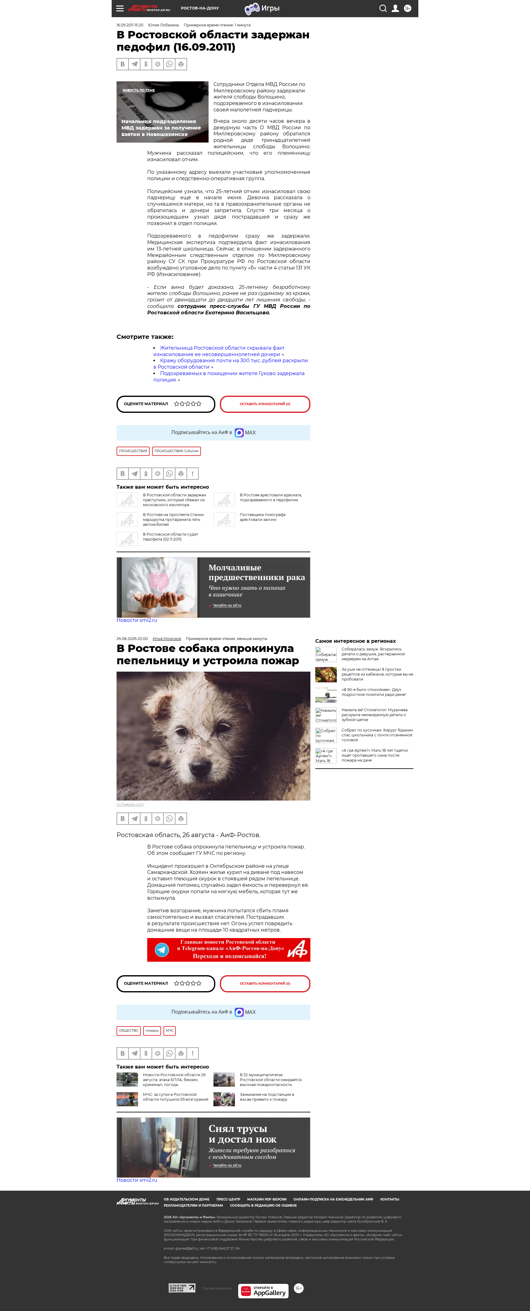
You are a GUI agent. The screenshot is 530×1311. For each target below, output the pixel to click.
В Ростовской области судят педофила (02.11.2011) (170, 536)
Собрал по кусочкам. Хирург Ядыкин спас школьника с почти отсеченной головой (377, 735)
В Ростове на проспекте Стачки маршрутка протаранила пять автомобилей (173, 519)
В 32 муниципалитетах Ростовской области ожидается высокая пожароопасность (270, 1079)
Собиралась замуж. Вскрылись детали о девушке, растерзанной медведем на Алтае (373, 654)
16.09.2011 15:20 (130, 25)
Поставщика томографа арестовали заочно (263, 517)
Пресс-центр (228, 1199)
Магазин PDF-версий (266, 1199)
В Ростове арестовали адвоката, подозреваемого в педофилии (271, 497)
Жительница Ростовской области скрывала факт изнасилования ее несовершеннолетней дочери (219, 351)
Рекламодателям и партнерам (193, 1206)
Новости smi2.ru (137, 620)
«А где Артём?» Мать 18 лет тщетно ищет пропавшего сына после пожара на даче (375, 755)
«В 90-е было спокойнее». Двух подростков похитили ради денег (374, 692)
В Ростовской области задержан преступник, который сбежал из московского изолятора (174, 500)
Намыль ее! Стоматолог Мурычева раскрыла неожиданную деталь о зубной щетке (375, 715)
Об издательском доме (186, 1199)
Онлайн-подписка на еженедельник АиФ (333, 1199)
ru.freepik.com (130, 804)
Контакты (389, 1199)
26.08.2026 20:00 (132, 638)
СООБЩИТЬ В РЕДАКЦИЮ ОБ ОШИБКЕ (263, 1206)
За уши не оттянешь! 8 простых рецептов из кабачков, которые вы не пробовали (377, 674)
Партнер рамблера (216, 1288)
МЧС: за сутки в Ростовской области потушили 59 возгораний (175, 1097)
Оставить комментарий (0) (265, 404)
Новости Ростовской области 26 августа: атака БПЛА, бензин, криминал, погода (174, 1079)
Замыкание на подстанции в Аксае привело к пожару (267, 1097)
